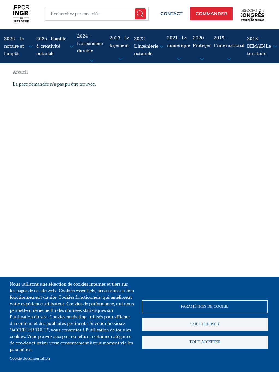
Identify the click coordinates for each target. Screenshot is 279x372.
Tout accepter (204, 342)
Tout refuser (204, 324)
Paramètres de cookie (205, 306)
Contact (171, 13)
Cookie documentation (30, 358)
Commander (211, 13)
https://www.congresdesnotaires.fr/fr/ (253, 14)
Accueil (20, 72)
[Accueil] (21, 14)
